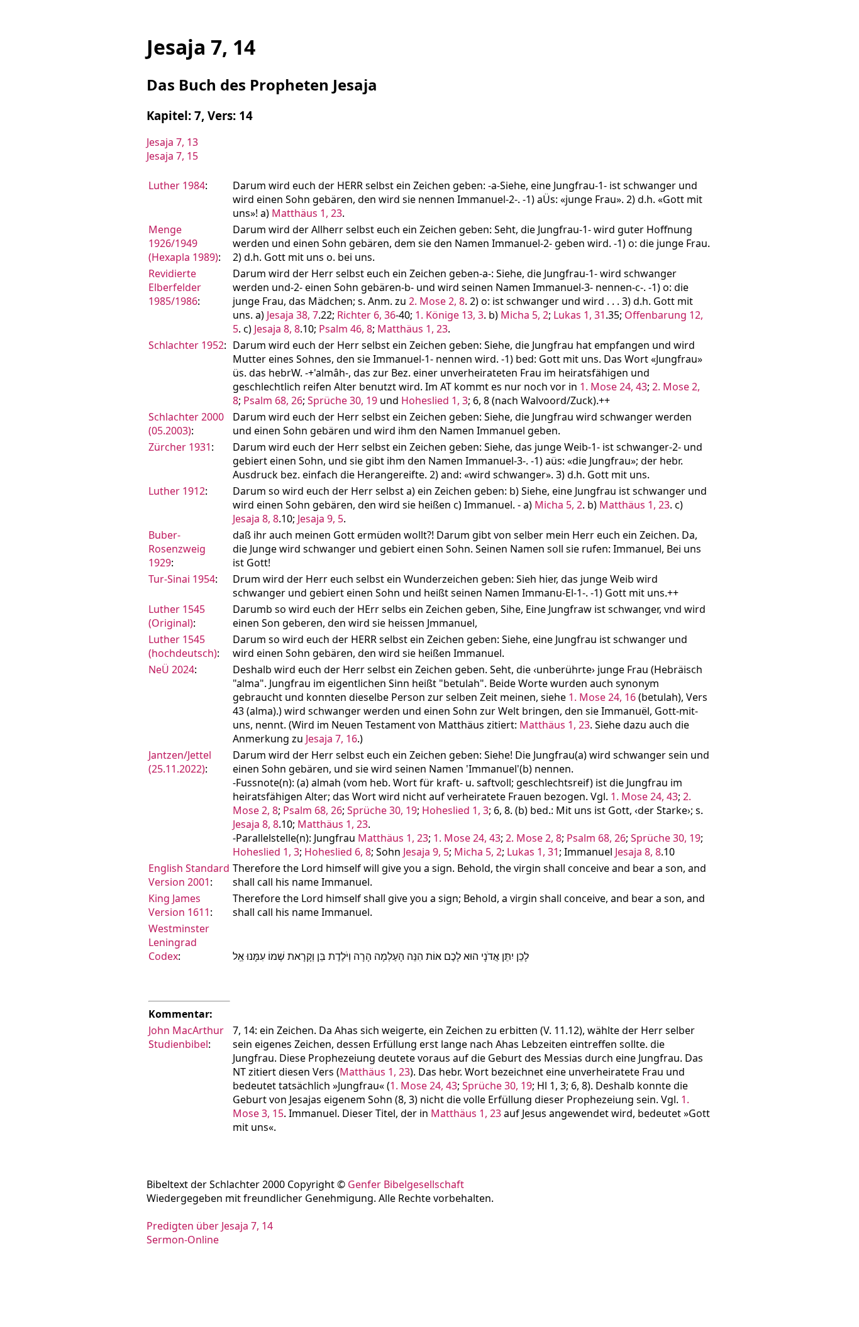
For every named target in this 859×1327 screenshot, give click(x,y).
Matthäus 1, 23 (307, 213)
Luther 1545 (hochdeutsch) (182, 646)
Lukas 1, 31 (579, 315)
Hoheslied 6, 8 (337, 852)
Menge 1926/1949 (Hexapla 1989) (183, 243)
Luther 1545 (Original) (176, 616)
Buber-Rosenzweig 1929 (177, 549)
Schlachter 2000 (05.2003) (186, 424)
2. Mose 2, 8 (437, 301)
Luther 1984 (176, 185)
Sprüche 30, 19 (342, 400)
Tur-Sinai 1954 (181, 579)
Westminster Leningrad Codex (178, 942)
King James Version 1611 (179, 905)
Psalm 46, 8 (345, 329)
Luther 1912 (176, 491)
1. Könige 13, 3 (449, 315)
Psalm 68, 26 (272, 400)
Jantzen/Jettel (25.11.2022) (179, 762)
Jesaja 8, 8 (277, 329)
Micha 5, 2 (524, 315)
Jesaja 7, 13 (172, 142)
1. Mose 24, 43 (613, 387)
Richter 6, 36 (366, 315)
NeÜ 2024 (171, 669)
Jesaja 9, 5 (320, 519)
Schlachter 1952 (186, 345)
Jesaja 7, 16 (331, 739)
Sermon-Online (183, 1240)
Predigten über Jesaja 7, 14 (210, 1226)
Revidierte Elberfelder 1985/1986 (174, 287)
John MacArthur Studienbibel (186, 1037)
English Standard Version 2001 (189, 875)
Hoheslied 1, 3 (434, 400)
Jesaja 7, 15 (172, 156)
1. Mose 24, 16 (602, 697)
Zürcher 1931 (179, 447)
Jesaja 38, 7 (292, 315)
